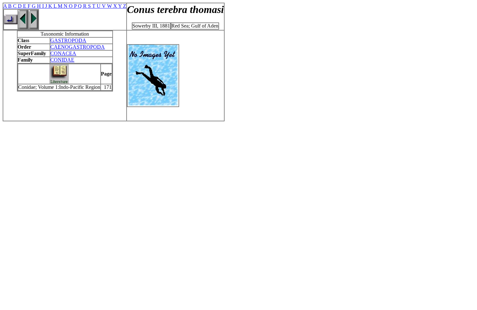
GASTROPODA (68, 40)
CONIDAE (62, 60)
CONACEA (63, 53)
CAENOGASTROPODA (77, 47)
